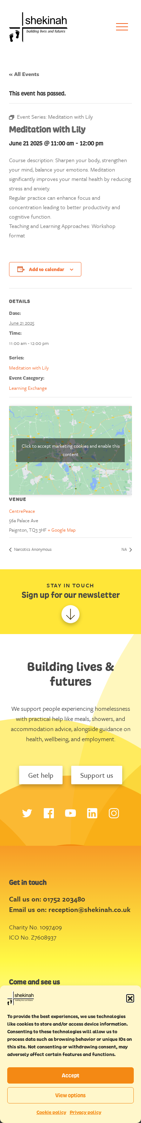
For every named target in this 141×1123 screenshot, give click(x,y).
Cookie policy (51, 1112)
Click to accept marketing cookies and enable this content (71, 450)
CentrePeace (22, 511)
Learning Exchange (28, 388)
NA (124, 549)
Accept (70, 1075)
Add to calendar (46, 269)
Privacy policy (85, 1112)
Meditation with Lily (29, 367)
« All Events (24, 74)
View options (70, 1095)
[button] (130, 998)
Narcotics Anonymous (32, 549)
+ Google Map (62, 529)
